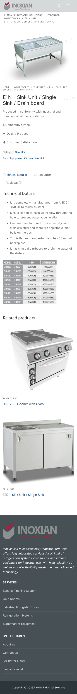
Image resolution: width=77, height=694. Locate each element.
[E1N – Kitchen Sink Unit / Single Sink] (72, 98)
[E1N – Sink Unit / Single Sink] (66, 98)
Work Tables (21, 87)
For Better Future (14, 661)
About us (9, 644)
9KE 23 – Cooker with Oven (23, 404)
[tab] (15, 175)
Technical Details (15, 175)
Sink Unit (39, 87)
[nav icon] (68, 6)
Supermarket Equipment (19, 623)
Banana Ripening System (19, 590)
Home (6, 87)
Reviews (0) (14, 182)
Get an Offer (42, 175)
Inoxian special (13, 669)
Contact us (10, 652)
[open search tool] (59, 6)
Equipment (16, 158)
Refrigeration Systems (18, 615)
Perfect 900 (10, 398)
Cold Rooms (11, 599)
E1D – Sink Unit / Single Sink (23, 495)
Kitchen (28, 158)
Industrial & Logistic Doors (21, 607)
